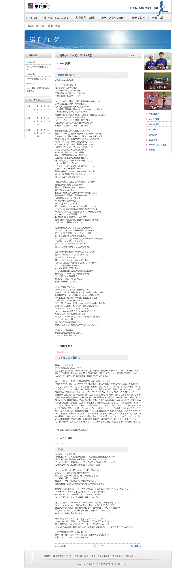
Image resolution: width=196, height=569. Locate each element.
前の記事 (62, 546)
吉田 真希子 (154, 114)
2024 (27, 130)
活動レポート (160, 18)
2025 (27, 118)
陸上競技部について (56, 18)
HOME (32, 18)
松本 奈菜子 (154, 124)
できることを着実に (69, 357)
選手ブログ (138, 18)
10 (48, 121)
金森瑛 (152, 150)
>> (139, 546)
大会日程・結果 (85, 18)
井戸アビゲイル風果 (158, 145)
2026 (27, 106)
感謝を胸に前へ (66, 75)
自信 (60, 449)
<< (56, 546)
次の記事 (134, 546)
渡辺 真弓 (153, 140)
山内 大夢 (153, 135)
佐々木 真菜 (154, 119)
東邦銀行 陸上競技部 (39, 6)
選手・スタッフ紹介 (113, 18)
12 (38, 124)
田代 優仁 (153, 129)
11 (35, 124)
